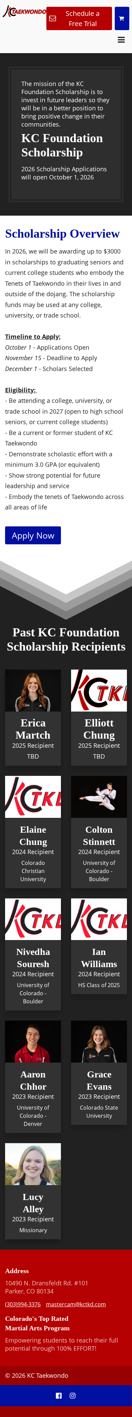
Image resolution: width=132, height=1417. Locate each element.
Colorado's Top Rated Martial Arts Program (37, 1323)
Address (17, 1270)
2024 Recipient (33, 852)
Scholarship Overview (62, 233)
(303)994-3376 (23, 1304)
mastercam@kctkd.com (76, 1304)
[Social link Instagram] (72, 1396)
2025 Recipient (33, 745)
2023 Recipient (33, 1096)
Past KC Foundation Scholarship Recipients (66, 639)
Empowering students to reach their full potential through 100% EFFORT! (61, 1344)
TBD (33, 756)
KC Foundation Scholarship (62, 145)
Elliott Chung (99, 729)
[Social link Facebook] (59, 1396)
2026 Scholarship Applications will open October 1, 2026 (64, 173)
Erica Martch (33, 729)
